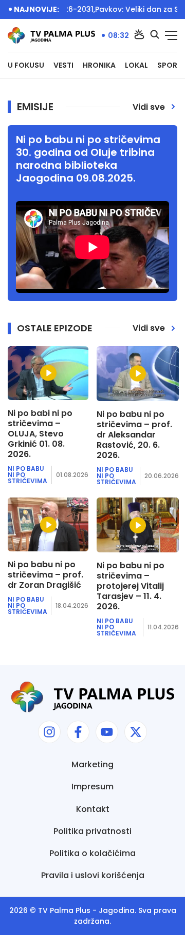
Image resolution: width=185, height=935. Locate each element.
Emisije (35, 107)
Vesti (63, 65)
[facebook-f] (78, 732)
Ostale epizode (54, 328)
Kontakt (92, 809)
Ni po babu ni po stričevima (27, 475)
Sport (169, 65)
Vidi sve (149, 107)
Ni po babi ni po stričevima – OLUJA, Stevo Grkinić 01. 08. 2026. (40, 434)
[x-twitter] (135, 732)
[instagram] (49, 732)
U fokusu (26, 65)
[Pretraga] (155, 35)
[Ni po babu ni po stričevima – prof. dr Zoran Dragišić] (48, 524)
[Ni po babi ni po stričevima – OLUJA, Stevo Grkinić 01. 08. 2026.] (48, 373)
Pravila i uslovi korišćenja (92, 875)
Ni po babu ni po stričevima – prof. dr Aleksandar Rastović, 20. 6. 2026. (134, 435)
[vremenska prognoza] (139, 35)
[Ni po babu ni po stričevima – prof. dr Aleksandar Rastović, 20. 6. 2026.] (138, 373)
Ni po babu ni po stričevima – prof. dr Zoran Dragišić (45, 575)
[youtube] (107, 732)
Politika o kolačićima (92, 853)
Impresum (92, 786)
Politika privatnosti (92, 831)
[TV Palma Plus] (51, 35)
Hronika (99, 65)
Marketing (92, 764)
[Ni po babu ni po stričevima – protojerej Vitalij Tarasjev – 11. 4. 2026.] (138, 525)
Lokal (136, 65)
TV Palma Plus (64, 910)
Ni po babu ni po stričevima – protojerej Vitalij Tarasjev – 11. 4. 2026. (130, 586)
